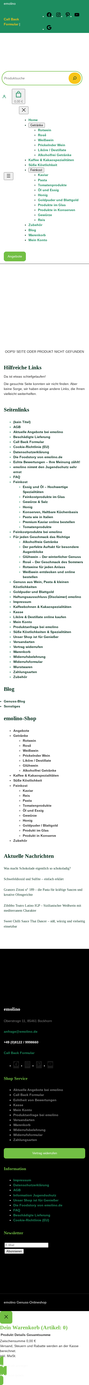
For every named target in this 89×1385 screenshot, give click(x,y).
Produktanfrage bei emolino (35, 627)
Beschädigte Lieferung (31, 437)
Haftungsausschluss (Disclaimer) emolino (47, 597)
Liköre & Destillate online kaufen (39, 617)
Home (33, 120)
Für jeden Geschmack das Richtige (41, 537)
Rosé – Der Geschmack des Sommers (53, 562)
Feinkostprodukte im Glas (44, 497)
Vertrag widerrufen (28, 647)
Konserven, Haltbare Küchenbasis (50, 512)
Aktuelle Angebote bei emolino (38, 432)
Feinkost (20, 482)
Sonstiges (12, 706)
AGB (17, 427)
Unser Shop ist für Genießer (35, 637)
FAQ (16, 477)
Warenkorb (22, 652)
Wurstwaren (23, 667)
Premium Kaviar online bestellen (49, 522)
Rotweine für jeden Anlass (44, 567)
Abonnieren (14, 1251)
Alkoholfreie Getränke (40, 542)
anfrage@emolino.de (20, 1031)
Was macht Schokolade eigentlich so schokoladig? (37, 868)
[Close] (6, 1317)
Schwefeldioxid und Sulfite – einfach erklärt (34, 879)
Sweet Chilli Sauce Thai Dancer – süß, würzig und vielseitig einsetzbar (44, 923)
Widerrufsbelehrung (29, 657)
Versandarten (24, 642)
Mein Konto (22, 622)
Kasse (18, 612)
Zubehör (20, 677)
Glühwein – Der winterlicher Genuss (52, 557)
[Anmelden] (4, 96)
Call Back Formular (28, 442)
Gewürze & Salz (35, 502)
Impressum (22, 602)
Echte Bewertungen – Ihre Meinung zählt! (46, 462)
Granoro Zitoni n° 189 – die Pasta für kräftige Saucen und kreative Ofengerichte (43, 892)
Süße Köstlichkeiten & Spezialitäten (42, 632)
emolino (12, 1009)
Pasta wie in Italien (38, 517)
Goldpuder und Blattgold (33, 592)
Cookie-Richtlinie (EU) (31, 447)
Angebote (15, 256)
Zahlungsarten (25, 672)
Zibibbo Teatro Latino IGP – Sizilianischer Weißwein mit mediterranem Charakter (42, 908)
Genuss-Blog (14, 701)
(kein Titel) (22, 422)
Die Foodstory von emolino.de (37, 457)
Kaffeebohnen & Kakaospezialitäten (42, 607)
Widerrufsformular (27, 662)
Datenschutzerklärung (31, 452)
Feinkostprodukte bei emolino (37, 532)
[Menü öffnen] (8, 176)
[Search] (75, 78)
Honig (28, 507)
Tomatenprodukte (37, 527)
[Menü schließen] (23, 110)
